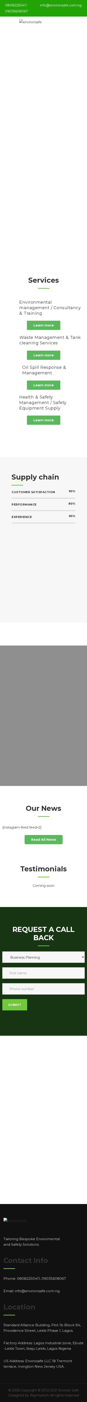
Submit (14, 1004)
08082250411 (16, 5)
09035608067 (16, 11)
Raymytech (39, 1395)
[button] (43, 325)
